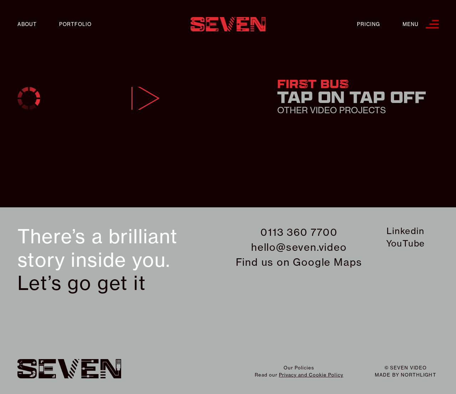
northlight (418, 375)
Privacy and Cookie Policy (311, 375)
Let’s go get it (81, 283)
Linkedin (405, 230)
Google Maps (327, 262)
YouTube (405, 243)
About (27, 24)
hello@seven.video (299, 247)
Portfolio (75, 24)
